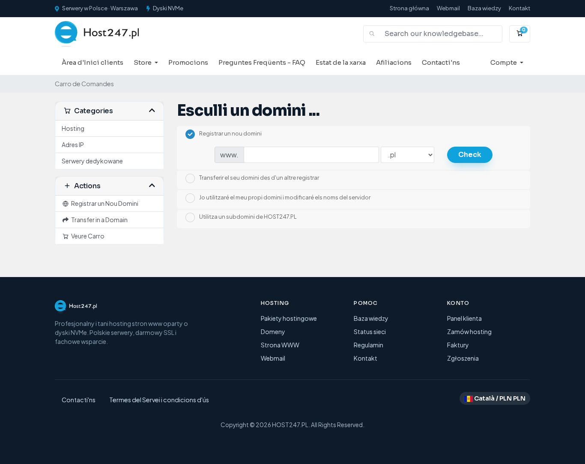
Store (143, 62)
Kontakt (519, 8)
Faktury (458, 345)
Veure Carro (86, 236)
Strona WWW (280, 345)
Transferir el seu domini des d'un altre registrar (259, 178)
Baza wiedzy (484, 8)
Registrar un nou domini (230, 133)
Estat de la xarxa (341, 62)
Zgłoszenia (463, 358)
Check (469, 154)
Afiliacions (394, 62)
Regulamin (368, 345)
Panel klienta (464, 318)
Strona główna (409, 8)
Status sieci (370, 331)
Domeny (273, 331)
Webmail (448, 8)
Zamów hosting (469, 331)
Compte (504, 62)
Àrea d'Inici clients (92, 62)
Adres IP (73, 144)
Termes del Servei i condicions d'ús (159, 400)
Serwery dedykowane (92, 161)
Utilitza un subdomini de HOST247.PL (248, 217)
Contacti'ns (441, 62)
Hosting (73, 128)
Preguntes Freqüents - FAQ (261, 62)
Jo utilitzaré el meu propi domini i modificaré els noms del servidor (284, 197)
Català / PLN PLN (499, 398)
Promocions (188, 62)
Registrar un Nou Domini (103, 203)
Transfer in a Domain (98, 219)
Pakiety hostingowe (289, 318)
